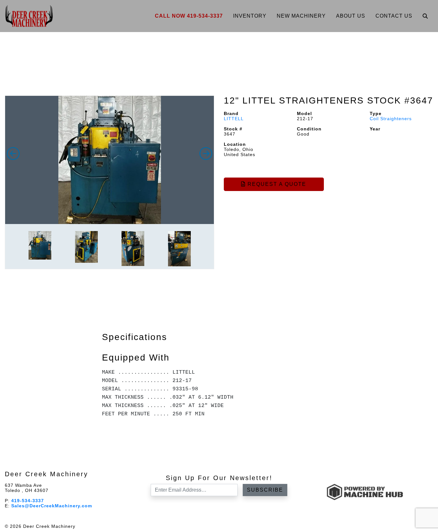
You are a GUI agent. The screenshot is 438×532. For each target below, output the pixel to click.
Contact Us (393, 16)
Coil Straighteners (391, 118)
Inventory (249, 16)
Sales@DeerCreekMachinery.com (51, 505)
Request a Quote (276, 184)
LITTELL (234, 118)
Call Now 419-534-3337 (189, 16)
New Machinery (301, 16)
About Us (350, 16)
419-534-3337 (27, 500)
